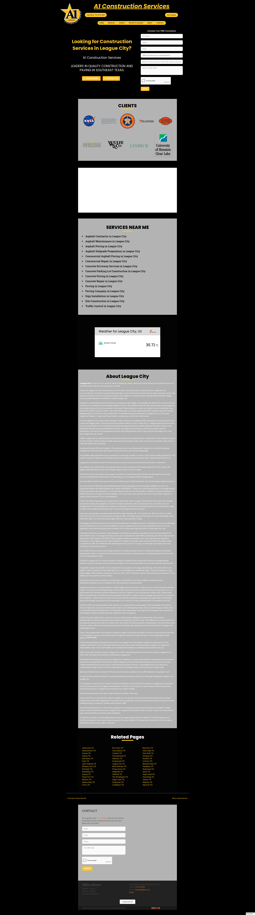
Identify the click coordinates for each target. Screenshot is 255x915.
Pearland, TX (87, 769)
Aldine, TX (147, 779)
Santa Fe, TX (148, 785)
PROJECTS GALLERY (136, 23)
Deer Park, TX (148, 753)
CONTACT (160, 23)
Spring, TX (86, 774)
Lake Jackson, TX (89, 764)
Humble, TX (147, 758)
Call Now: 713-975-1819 (96, 15)
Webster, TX (147, 782)
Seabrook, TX (117, 772)
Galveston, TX (87, 758)
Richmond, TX (148, 769)
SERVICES (111, 23)
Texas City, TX (88, 777)
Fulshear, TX (148, 756)
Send (145, 89)
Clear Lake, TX (148, 751)
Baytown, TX (148, 748)
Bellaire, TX (86, 779)
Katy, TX (85, 761)
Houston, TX (117, 758)
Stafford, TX (117, 774)
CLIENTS (122, 23)
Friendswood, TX (119, 756)
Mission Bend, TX (150, 764)
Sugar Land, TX (149, 774)
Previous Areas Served (76, 798)
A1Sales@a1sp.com (142, 890)
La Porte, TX (147, 761)
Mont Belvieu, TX (119, 766)
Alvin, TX (86, 785)
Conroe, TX (86, 753)
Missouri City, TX (89, 766)
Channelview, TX (89, 751)
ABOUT (149, 23)
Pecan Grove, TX (118, 769)
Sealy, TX (146, 772)
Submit (87, 868)
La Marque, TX (118, 785)
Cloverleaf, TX (148, 777)
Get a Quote (171, 15)
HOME (102, 23)
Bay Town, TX (117, 748)
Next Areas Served (180, 798)
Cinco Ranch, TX (118, 751)
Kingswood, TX (118, 761)
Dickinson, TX (118, 782)
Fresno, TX (86, 756)
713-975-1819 (102, 818)
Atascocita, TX (88, 748)
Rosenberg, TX (87, 772)
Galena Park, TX (88, 782)
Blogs (131, 892)
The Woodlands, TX (120, 777)
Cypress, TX (117, 753)
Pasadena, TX (148, 766)
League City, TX (118, 764)
